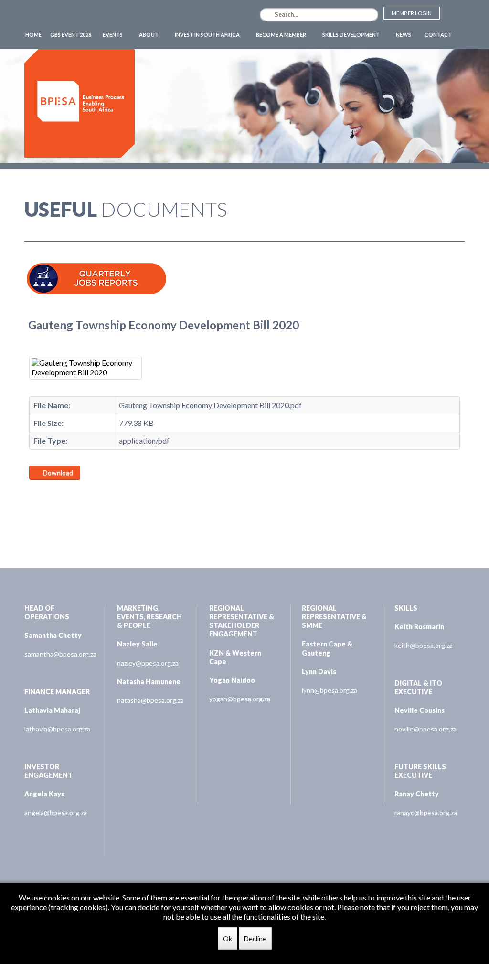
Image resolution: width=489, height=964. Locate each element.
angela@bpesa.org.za (55, 812)
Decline (255, 938)
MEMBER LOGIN (412, 13)
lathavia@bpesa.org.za (57, 729)
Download (57, 472)
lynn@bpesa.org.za (329, 690)
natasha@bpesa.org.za (150, 700)
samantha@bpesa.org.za (59, 654)
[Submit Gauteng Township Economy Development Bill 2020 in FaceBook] (35, 492)
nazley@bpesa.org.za (148, 663)
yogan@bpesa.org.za (239, 699)
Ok (227, 938)
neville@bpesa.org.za (425, 729)
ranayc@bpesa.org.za (425, 812)
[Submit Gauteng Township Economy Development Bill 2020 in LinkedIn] (57, 492)
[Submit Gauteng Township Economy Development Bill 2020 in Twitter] (46, 492)
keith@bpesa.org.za (423, 645)
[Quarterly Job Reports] (96, 267)
